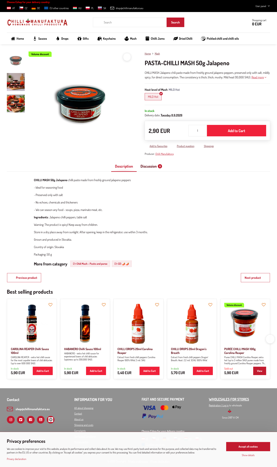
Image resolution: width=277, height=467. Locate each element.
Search (175, 22)
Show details (248, 455)
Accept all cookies (248, 446)
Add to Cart (236, 130)
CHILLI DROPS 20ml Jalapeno (219, 349)
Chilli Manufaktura (164, 153)
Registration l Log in (219, 405)
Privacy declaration (16, 459)
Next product (253, 278)
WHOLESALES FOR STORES (229, 399)
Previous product (26, 278)
